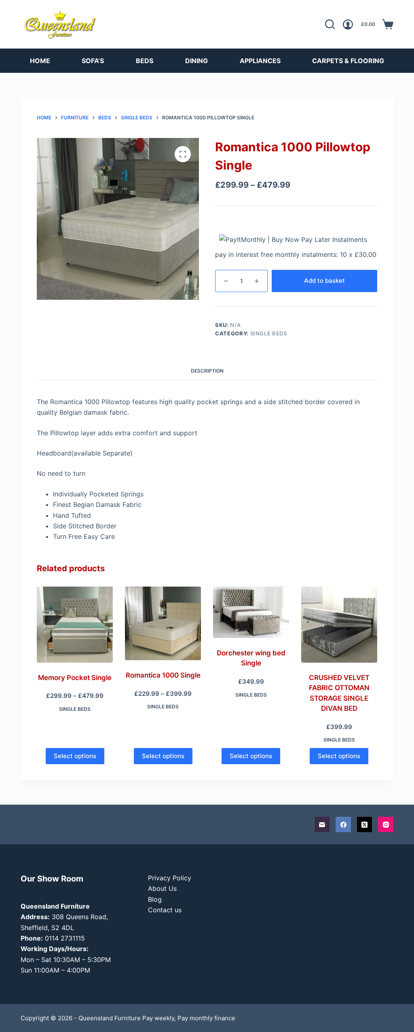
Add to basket (324, 280)
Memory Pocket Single (75, 678)
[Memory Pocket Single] (75, 625)
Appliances (260, 61)
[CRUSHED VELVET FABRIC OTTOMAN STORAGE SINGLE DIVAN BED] (339, 625)
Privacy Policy (169, 878)
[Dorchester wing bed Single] (251, 612)
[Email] (322, 824)
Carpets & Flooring (348, 61)
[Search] (330, 24)
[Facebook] (343, 824)
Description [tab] (207, 371)
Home (40, 61)
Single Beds (268, 333)
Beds (144, 61)
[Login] (348, 24)
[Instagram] (385, 824)
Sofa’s (93, 61)
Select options (75, 756)
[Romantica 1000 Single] (163, 623)
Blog (155, 899)
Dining (196, 61)
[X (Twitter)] (364, 824)
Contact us (165, 910)
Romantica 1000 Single (163, 675)
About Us (162, 888)
